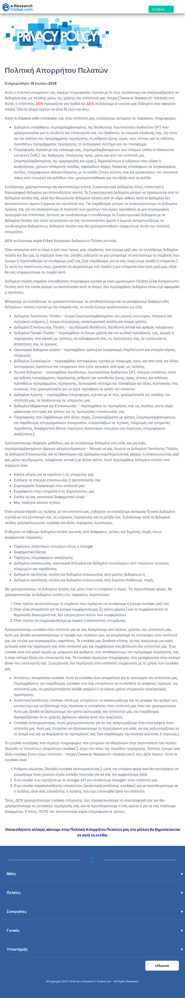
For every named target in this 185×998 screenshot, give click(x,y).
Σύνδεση (158, 9)
